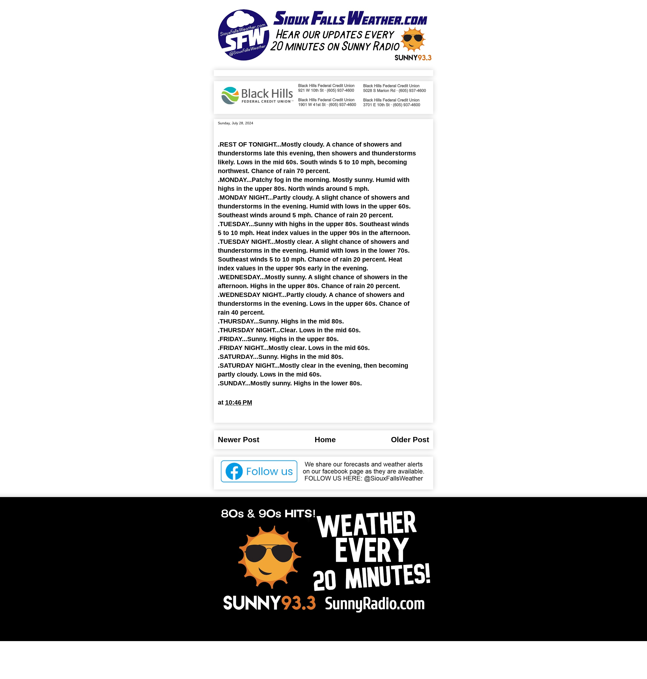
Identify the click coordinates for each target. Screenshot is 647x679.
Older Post (410, 439)
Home (325, 439)
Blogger (374, 629)
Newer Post (238, 439)
